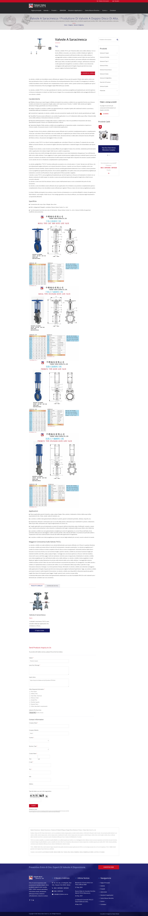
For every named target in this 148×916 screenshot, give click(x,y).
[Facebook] (29, 900)
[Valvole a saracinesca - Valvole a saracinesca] (50, 48)
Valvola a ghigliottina (79, 25)
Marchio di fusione (105, 82)
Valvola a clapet (104, 53)
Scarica (104, 10)
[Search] (117, 40)
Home (65, 25)
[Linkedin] (33, 900)
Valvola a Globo (104, 74)
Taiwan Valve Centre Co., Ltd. (44, 913)
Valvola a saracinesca (37, 615)
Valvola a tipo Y (104, 61)
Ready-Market (115, 914)
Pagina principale (36, 10)
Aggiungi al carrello (88, 73)
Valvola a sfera (104, 65)
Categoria (70, 25)
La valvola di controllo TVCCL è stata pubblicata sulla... (84, 900)
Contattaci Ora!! (108, 867)
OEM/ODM (63, 10)
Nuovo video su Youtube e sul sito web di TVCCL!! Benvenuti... (85, 892)
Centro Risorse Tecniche (92, 10)
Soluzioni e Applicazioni (75, 10)
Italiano (116, 1)
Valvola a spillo (104, 86)
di (108, 173)
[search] (97, 1)
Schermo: (106, 113)
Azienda (46, 10)
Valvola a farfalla (104, 57)
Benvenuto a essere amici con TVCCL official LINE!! (84, 883)
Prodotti (54, 10)
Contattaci (113, 10)
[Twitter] (31, 900)
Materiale (102, 90)
